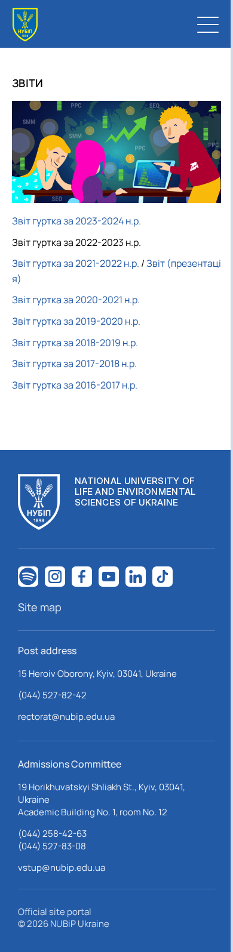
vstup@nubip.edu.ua (61, 867)
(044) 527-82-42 (52, 695)
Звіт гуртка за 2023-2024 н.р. (76, 220)
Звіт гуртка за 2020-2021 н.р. (76, 299)
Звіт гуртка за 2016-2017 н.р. (74, 385)
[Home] (25, 24)
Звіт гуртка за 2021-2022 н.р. (75, 263)
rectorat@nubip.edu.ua (66, 716)
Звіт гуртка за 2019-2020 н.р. (76, 321)
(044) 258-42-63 (52, 833)
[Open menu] (208, 24)
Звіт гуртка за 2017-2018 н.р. (74, 363)
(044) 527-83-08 (52, 846)
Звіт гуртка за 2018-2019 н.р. (75, 342)
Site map (40, 607)
